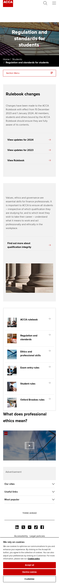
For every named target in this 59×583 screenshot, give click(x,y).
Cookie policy (34, 558)
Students (17, 59)
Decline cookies (29, 572)
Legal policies (37, 536)
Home (6, 59)
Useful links (11, 491)
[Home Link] (29, 513)
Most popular (11, 499)
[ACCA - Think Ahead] (8, 6)
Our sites (9, 484)
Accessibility (21, 536)
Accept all (29, 565)
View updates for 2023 (20, 150)
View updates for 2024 (20, 139)
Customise (29, 579)
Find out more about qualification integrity (19, 245)
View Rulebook (15, 160)
